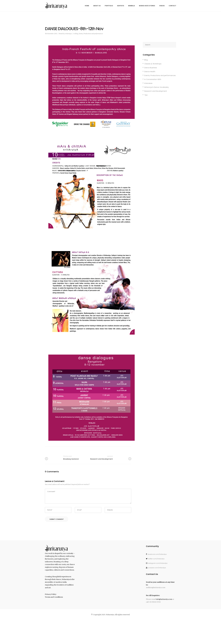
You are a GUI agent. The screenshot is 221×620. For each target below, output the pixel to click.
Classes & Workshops (152, 64)
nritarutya (68, 33)
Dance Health (149, 71)
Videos (162, 6)
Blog (76, 33)
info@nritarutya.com (164, 599)
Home (87, 6)
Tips (146, 95)
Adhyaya (120, 6)
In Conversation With (152, 79)
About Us (97, 6)
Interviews (148, 83)
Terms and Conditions (54, 597)
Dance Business (150, 68)
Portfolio (109, 6)
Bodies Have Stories (147, 6)
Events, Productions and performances (91, 33)
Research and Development (101, 459)
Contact (172, 6)
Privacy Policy (50, 594)
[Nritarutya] (56, 5)
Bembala (131, 6)
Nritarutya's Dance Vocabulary (156, 87)
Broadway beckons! (71, 459)
